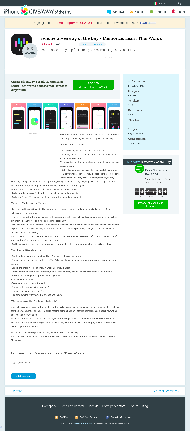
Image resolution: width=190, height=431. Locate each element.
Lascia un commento (92, 44)
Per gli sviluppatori (73, 406)
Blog (145, 406)
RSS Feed (64, 417)
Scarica (93, 84)
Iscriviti (93, 406)
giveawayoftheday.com (83, 423)
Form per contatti (114, 406)
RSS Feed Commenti (90, 417)
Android (160, 11)
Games (139, 11)
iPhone (181, 11)
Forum (133, 406)
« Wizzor (16, 391)
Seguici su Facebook (121, 417)
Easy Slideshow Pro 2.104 (156, 172)
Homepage (49, 406)
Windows (119, 11)
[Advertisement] (110, 64)
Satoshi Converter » (166, 391)
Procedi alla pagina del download (151, 204)
